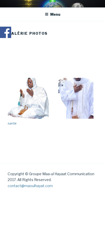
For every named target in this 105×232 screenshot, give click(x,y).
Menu (55, 14)
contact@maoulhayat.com (30, 186)
